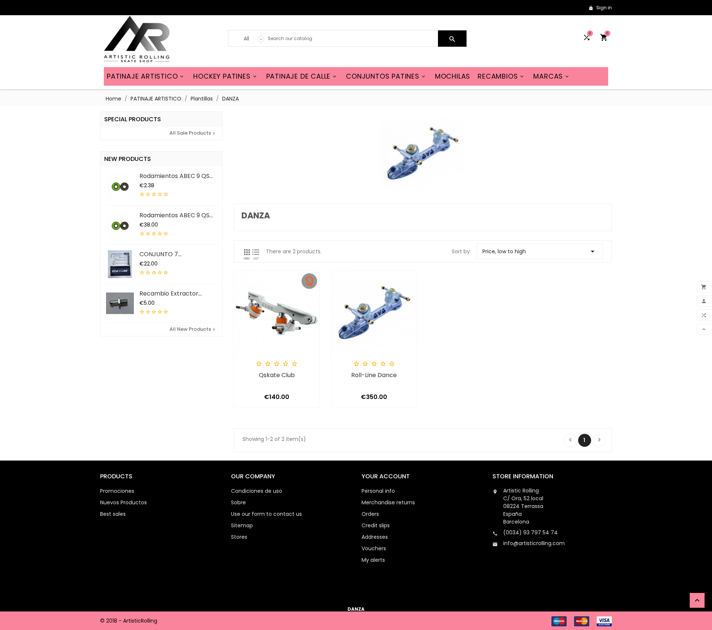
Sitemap (242, 525)
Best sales (113, 514)
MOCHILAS (452, 76)
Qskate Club (277, 375)
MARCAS (551, 76)
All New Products (193, 329)
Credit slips (376, 525)
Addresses (375, 537)
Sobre (238, 502)
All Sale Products (193, 132)
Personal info (378, 491)
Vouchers (374, 548)
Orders (370, 514)
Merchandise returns (388, 502)
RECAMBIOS (501, 76)
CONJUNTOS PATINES (386, 76)
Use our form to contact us (266, 514)
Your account (386, 476)
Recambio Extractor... (170, 293)
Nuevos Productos (123, 502)
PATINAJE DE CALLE (302, 76)
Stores (239, 537)
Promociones (117, 491)
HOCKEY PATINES (225, 76)
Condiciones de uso (256, 491)
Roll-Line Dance (374, 375)
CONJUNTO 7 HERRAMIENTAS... (163, 254)
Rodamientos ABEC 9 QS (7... (174, 175)
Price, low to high (539, 251)
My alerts (373, 560)
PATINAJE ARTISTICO (146, 76)
